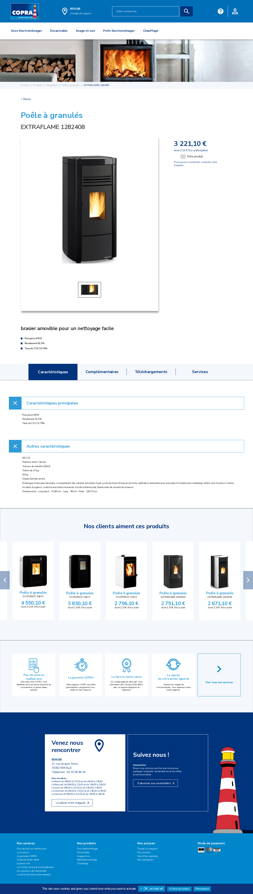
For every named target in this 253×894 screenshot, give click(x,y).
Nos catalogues (145, 859)
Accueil (25, 85)
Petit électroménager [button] (119, 31)
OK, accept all (153, 888)
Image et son (83, 856)
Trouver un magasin (147, 848)
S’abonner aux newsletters (154, 783)
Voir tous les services (219, 682)
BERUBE (75, 9)
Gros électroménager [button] (26, 31)
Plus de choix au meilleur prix (34, 677)
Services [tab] (200, 371)
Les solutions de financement (31, 871)
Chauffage (51, 85)
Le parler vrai (23, 863)
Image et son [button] (85, 31)
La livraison (23, 852)
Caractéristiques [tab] (53, 372)
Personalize (202, 888)
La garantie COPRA (80, 677)
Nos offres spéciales (147, 856)
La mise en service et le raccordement (35, 867)
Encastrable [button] (58, 31)
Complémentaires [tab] (102, 371)
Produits (37, 85)
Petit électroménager (87, 859)
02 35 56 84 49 (76, 772)
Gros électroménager (87, 848)
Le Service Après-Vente (28, 859)
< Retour (26, 99)
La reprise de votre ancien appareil (173, 677)
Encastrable (83, 852)
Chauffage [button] (150, 31)
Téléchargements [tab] (151, 371)
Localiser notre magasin (71, 803)
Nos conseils (144, 852)
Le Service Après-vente (126, 677)
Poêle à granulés (71, 85)
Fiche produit (195, 156)
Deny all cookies (180, 888)
